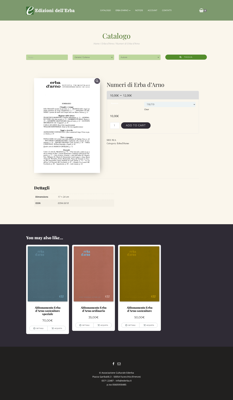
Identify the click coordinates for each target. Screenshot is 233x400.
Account (152, 10)
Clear (146, 109)
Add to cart (136, 125)
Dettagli (40, 328)
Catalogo (105, 10)
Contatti (167, 10)
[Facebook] (113, 364)
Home (97, 43)
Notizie (139, 10)
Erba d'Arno (108, 43)
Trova (187, 57)
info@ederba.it (124, 380)
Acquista (58, 328)
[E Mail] (119, 364)
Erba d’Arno (122, 10)
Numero (114, 103)
